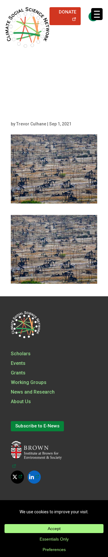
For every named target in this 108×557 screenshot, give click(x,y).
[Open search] (90, 16)
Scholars (21, 353)
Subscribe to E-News (37, 426)
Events (18, 363)
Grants (18, 373)
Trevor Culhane (31, 124)
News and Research (33, 392)
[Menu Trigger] (97, 14)
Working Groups (28, 382)
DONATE (70, 15)
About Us (21, 401)
